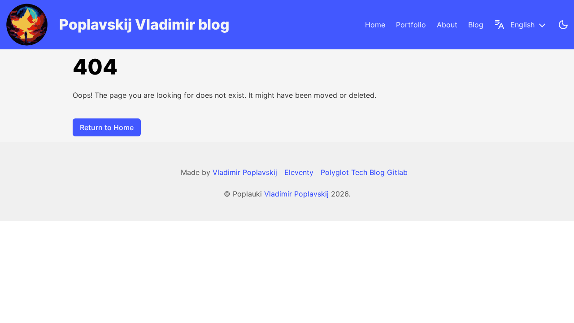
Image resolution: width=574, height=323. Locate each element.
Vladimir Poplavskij (296, 193)
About (447, 24)
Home (375, 24)
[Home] (27, 24)
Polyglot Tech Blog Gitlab (364, 172)
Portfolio (411, 24)
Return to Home (107, 127)
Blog (475, 24)
